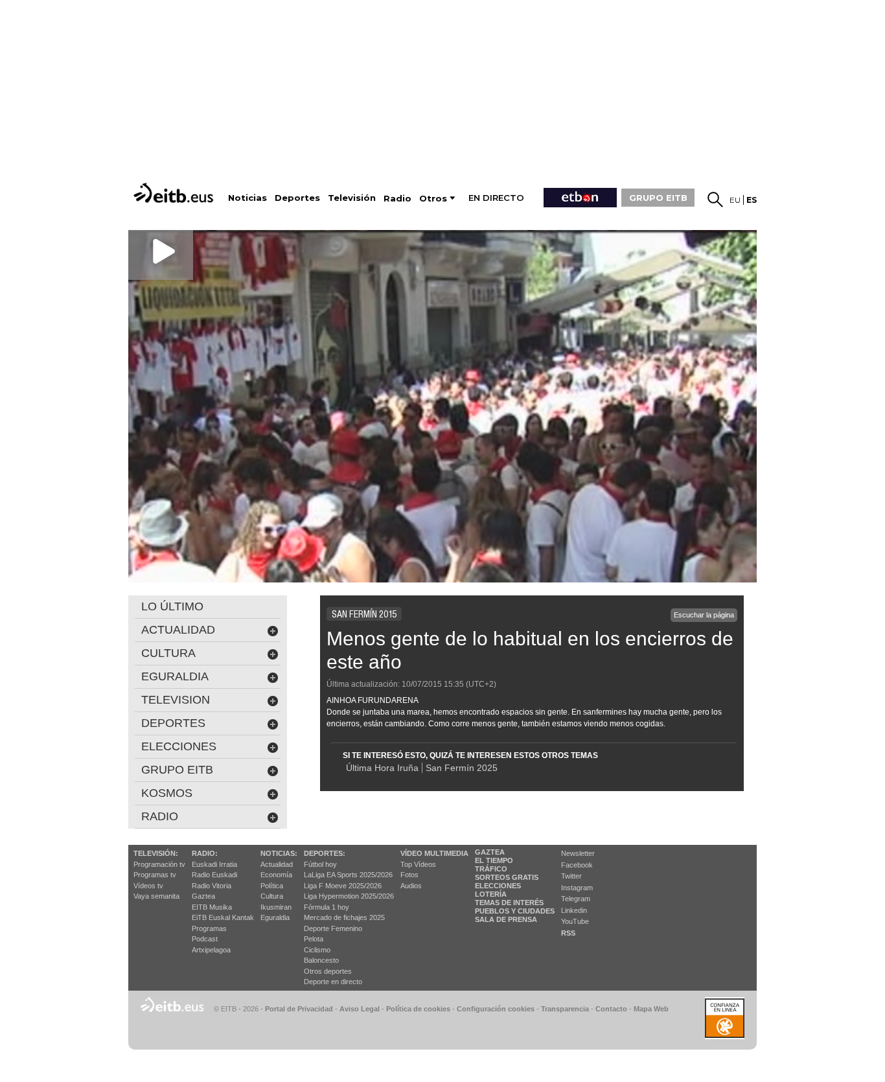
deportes (173, 723)
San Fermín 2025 (462, 768)
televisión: (155, 853)
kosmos (166, 793)
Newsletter (578, 853)
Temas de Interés (509, 902)
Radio (159, 816)
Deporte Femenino (333, 928)
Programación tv (159, 864)
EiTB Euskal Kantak (223, 917)
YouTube (575, 921)
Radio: (205, 853)
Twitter (571, 876)
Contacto (611, 1009)
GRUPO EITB (658, 197)
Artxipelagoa (211, 950)
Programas (209, 928)
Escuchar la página (704, 615)
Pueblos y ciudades (515, 911)
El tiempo (494, 860)
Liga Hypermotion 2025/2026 (349, 896)
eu (735, 200)
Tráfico (491, 869)
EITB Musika (212, 907)
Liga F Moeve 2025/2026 (343, 886)
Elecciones (498, 886)
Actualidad (276, 864)
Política (271, 886)
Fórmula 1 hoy (326, 907)
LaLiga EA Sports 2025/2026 (348, 875)
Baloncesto (321, 960)
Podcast (205, 939)
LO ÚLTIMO (172, 606)
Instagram (577, 888)
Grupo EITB (177, 769)
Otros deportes (328, 971)
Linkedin (574, 910)
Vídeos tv (148, 886)
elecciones (178, 746)
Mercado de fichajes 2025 (344, 917)
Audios (411, 886)
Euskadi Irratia (214, 864)
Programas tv (154, 875)
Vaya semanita (156, 896)
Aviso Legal (359, 1009)
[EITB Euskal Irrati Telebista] (175, 192)
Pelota (313, 939)
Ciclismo (317, 950)
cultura (168, 653)
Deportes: (324, 853)
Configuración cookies (495, 1009)
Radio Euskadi (214, 875)
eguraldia (175, 676)
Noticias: (278, 853)
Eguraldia (275, 917)
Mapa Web (651, 1009)
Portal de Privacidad (299, 1009)
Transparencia (565, 1009)
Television (175, 699)
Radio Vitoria (211, 886)
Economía (276, 875)
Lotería (491, 894)
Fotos (409, 875)
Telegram (575, 899)
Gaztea (203, 896)
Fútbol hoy (320, 864)
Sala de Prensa (506, 919)
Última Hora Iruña (382, 768)
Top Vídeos (418, 864)
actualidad (178, 629)
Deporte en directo (333, 981)
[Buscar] (715, 199)
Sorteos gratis (506, 877)
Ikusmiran (276, 907)
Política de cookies (418, 1009)
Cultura (271, 896)
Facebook (577, 865)
